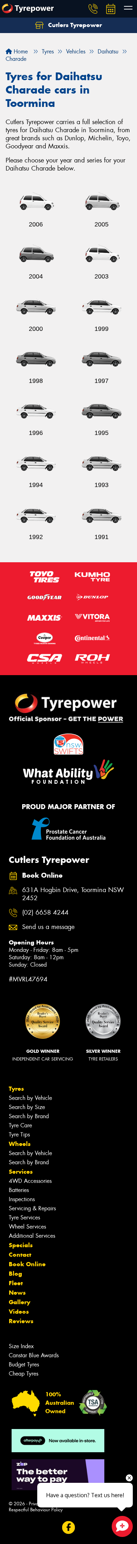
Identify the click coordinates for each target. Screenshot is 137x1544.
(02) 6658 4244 (45, 913)
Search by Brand (29, 1116)
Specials (21, 1245)
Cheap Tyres (23, 1373)
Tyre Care (20, 1125)
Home (20, 51)
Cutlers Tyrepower (74, 25)
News (17, 1292)
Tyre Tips (19, 1134)
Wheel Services (27, 1226)
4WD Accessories (30, 1181)
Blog (15, 1273)
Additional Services (32, 1235)
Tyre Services (24, 1217)
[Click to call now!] (93, 9)
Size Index (21, 1346)
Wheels (20, 1144)
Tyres (16, 1089)
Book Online (27, 1264)
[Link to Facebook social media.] (68, 1527)
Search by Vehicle (30, 1098)
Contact (20, 1254)
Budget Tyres (24, 1364)
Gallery (19, 1302)
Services (21, 1171)
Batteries (19, 1190)
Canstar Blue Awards (34, 1355)
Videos (19, 1311)
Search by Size (27, 1107)
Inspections (22, 1199)
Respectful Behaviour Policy (36, 1510)
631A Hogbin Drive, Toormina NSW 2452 (73, 894)
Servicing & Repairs (32, 1208)
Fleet (16, 1283)
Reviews (21, 1321)
